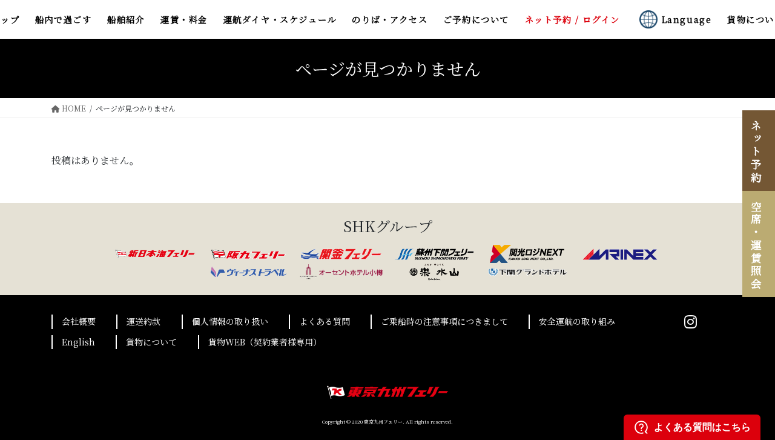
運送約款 (143, 321)
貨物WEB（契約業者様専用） (265, 342)
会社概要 (79, 321)
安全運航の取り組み (577, 321)
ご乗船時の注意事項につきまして (444, 321)
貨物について (151, 342)
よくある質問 (324, 321)
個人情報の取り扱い (230, 321)
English (78, 342)
